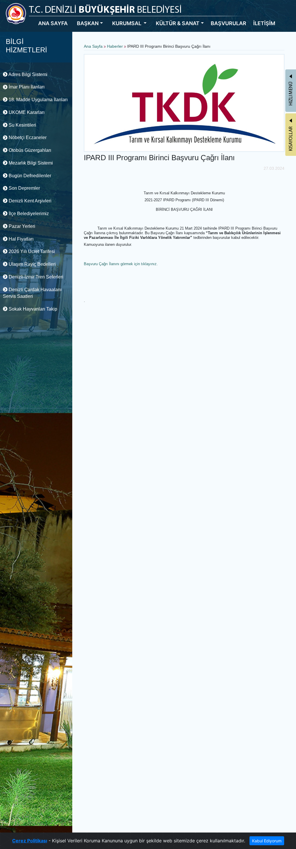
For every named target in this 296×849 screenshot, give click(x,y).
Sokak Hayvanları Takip (32, 309)
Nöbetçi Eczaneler (27, 137)
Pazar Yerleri (21, 226)
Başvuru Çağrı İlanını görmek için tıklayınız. (121, 264)
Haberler (115, 46)
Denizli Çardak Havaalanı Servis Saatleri (32, 293)
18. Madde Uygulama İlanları (38, 99)
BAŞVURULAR (228, 23)
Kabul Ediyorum (267, 840)
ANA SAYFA (53, 23)
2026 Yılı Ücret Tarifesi (31, 251)
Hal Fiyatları (21, 239)
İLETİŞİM (264, 23)
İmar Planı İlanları (26, 86)
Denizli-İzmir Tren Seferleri (35, 276)
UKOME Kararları (26, 112)
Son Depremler (24, 188)
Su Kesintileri (22, 125)
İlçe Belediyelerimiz (28, 213)
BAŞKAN (88, 23)
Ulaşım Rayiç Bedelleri (32, 264)
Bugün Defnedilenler (29, 175)
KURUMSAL (127, 23)
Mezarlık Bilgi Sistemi (30, 162)
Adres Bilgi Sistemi (27, 74)
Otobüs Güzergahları (29, 150)
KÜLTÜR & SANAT (177, 23)
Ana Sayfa (93, 46)
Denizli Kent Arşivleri (29, 200)
